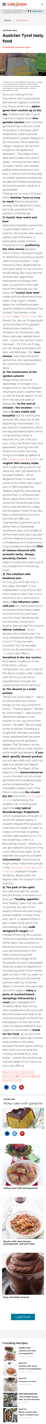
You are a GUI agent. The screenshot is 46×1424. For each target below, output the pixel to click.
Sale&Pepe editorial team (16, 47)
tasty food (10, 1076)
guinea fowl (25, 1348)
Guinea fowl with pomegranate (20, 1188)
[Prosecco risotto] (10, 1384)
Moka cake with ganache (23, 1103)
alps (37, 1076)
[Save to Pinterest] (21, 1087)
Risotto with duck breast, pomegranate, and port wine (19, 1242)
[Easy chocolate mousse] (23, 1273)
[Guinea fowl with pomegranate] (23, 1164)
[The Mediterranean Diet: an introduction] (10, 1399)
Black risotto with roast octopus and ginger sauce (28, 1413)
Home (7, 20)
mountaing (26, 1076)
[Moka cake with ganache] (23, 1117)
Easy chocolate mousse (16, 1297)
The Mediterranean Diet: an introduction (29, 1398)
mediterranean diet (28, 1394)
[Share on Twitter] (13, 1087)
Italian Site (37, 11)
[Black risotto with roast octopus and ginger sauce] (10, 1415)
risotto (22, 1363)
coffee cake (9, 1099)
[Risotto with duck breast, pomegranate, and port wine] (23, 1217)
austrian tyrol (10, 30)
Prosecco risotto (27, 1381)
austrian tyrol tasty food (19, 1072)
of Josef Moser (28, 316)
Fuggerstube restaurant (22, 459)
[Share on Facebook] (6, 1087)
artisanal (8, 316)
